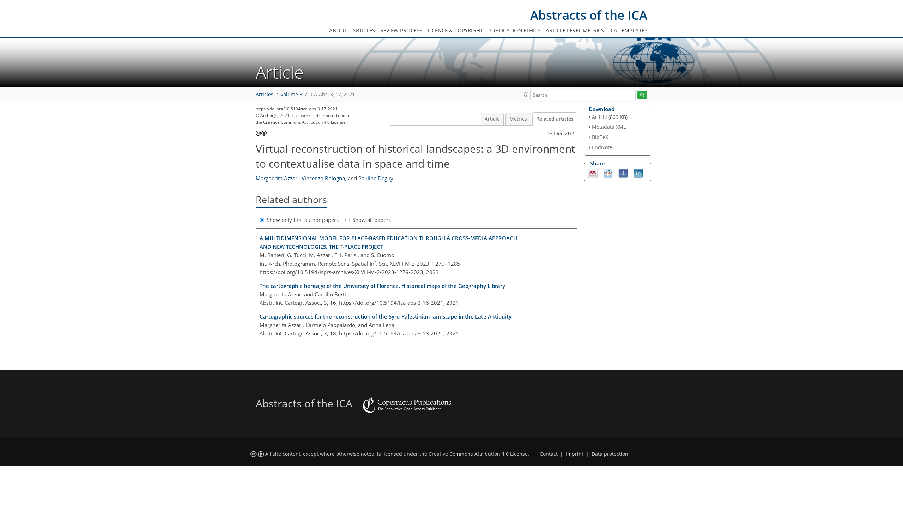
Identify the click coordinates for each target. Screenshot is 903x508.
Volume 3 (291, 94)
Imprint (574, 454)
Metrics (518, 119)
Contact (549, 454)
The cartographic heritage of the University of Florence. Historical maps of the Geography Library (382, 285)
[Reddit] (608, 172)
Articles (363, 30)
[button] (526, 94)
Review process (401, 30)
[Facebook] (623, 172)
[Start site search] (642, 95)
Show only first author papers (303, 219)
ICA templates (628, 30)
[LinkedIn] (638, 172)
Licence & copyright (455, 30)
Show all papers (371, 219)
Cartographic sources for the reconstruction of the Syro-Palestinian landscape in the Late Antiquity (385, 316)
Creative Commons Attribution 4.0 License (478, 454)
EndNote (602, 147)
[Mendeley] (593, 172)
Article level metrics (575, 30)
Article (492, 119)
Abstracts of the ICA (588, 15)
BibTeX (600, 137)
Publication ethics (514, 30)
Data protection (610, 454)
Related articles (555, 119)
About (338, 30)
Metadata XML (609, 126)
